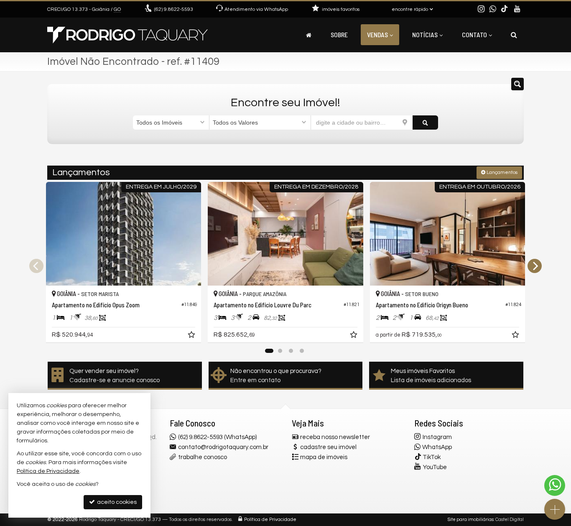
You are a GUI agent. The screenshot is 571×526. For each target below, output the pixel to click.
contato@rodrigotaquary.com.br (223, 447)
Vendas (377, 34)
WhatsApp (437, 447)
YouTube (435, 467)
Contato (474, 34)
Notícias (425, 34)
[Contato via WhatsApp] (554, 485)
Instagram (437, 437)
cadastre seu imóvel (328, 447)
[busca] (514, 34)
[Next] (535, 266)
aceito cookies (116, 502)
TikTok (432, 457)
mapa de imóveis (323, 457)
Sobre (339, 34)
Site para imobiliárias (471, 519)
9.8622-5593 (173, 9)
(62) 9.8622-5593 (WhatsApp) (217, 437)
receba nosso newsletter (335, 437)
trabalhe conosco (202, 457)
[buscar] (425, 122)
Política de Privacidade (270, 519)
